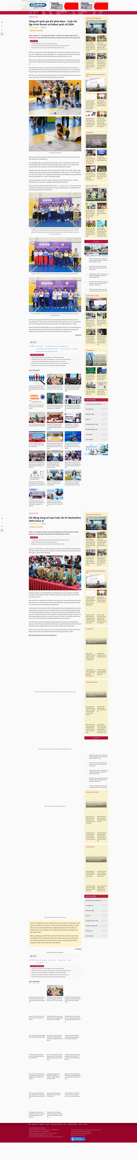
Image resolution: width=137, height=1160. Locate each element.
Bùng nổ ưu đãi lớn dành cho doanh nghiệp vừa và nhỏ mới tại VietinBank (47, 357)
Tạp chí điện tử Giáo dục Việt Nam (55, 869)
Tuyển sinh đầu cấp (91, 429)
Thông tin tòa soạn (43, 1)
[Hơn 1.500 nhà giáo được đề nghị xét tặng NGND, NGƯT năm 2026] (37, 417)
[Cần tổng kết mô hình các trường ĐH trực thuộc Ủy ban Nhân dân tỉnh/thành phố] (90, 169)
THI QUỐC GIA (89, 409)
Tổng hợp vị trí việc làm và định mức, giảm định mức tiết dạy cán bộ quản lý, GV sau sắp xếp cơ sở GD (37, 484)
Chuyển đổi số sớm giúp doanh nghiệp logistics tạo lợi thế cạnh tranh (90, 392)
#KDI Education (39, 346)
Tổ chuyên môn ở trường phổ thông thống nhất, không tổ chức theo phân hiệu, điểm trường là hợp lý (95, 30)
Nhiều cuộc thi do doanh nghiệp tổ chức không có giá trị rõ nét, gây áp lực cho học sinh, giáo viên (101, 64)
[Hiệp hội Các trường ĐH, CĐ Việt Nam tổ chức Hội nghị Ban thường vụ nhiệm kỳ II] (90, 152)
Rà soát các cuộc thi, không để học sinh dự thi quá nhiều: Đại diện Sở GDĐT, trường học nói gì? (90, 64)
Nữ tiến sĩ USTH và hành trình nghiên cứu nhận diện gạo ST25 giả (101, 323)
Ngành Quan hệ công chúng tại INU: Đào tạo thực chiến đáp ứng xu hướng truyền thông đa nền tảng (73, 465)
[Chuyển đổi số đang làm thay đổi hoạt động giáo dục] (102, 152)
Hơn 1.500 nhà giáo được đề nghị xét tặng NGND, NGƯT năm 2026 (37, 425)
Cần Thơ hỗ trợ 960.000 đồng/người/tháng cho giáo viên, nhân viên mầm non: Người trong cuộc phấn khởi (95, 197)
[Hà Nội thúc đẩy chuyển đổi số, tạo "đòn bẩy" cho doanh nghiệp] (96, 359)
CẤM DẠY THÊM (90, 414)
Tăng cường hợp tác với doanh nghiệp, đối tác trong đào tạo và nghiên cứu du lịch (95, 144)
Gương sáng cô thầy (92, 295)
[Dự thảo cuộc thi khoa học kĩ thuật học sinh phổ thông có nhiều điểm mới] (55, 474)
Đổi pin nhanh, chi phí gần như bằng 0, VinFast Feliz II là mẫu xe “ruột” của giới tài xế (50, 363)
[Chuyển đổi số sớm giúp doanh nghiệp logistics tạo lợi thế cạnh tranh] (90, 385)
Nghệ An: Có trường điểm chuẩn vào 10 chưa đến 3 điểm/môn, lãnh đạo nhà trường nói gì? (101, 46)
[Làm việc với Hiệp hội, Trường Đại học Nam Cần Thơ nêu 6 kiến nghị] (102, 169)
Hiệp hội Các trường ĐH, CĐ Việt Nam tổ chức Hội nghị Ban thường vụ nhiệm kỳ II (90, 160)
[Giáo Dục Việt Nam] (38, 6)
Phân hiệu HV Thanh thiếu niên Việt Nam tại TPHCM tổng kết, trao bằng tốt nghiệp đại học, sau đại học (55, 427)
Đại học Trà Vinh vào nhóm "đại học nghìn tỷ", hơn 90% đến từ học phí (36, 406)
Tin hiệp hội (89, 132)
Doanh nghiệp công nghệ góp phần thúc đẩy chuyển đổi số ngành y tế (102, 392)
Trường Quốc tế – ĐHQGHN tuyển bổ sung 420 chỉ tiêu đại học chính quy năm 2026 (72, 426)
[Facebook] (2, 26)
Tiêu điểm (43, 12)
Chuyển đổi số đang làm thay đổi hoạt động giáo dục (102, 158)
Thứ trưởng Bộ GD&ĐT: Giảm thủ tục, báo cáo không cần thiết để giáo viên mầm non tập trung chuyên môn (101, 232)
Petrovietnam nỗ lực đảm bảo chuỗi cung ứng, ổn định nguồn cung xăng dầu (48, 365)
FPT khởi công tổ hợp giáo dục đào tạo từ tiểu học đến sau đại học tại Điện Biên (36, 445)
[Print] (2, 34)
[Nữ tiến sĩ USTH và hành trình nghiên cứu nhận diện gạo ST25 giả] (102, 316)
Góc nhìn (50, 12)
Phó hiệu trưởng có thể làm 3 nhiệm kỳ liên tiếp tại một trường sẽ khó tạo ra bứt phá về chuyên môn (98, 283)
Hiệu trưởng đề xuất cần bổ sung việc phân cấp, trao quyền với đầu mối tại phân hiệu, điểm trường (90, 46)
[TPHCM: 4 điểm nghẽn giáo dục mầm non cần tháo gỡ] (102, 206)
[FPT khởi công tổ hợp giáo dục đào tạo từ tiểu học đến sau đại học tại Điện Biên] (37, 436)
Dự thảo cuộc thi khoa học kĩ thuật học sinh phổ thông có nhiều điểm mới (54, 483)
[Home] (2, 22)
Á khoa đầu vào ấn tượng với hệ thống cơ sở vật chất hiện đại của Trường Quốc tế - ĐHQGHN (55, 406)
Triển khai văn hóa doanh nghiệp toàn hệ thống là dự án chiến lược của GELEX (48, 361)
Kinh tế (101, 12)
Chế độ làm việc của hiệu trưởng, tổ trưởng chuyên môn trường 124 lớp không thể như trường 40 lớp (37, 388)
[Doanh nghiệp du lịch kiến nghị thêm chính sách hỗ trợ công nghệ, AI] (90, 370)
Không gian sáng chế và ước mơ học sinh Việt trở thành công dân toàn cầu (47, 47)
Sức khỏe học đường (83, 12)
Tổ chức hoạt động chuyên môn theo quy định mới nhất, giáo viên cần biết (98, 290)
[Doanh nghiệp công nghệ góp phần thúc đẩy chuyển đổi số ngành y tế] (102, 385)
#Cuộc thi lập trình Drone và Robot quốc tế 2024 (46, 351)
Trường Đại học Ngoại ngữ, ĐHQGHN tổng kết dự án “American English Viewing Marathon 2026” (53, 465)
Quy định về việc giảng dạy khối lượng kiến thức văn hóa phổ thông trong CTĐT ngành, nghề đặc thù (72, 446)
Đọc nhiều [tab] (96, 241)
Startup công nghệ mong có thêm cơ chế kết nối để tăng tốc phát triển (101, 377)
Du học (74, 12)
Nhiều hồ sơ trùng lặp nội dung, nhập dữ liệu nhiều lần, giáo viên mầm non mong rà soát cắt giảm (90, 232)
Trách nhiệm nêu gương (61, 12)
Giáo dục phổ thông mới (93, 18)
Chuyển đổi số (90, 350)
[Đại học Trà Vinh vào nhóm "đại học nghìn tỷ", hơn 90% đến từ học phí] (37, 398)
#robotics (69, 877)
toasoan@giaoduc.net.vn (102, 1)
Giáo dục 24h (35, 12)
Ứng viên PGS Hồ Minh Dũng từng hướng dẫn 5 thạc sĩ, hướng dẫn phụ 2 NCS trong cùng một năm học (90, 122)
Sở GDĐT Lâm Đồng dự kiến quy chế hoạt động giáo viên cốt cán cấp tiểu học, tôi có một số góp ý (55, 387)
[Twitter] (2, 30)
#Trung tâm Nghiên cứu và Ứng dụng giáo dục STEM (57, 346)
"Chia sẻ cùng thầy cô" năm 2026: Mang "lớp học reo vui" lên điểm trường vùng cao (95, 308)
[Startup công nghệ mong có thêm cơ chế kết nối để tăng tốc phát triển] (102, 370)
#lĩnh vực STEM (61, 877)
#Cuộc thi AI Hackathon (41, 877)
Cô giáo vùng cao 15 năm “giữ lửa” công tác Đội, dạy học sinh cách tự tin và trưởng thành (90, 339)
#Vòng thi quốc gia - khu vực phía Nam (69, 348)
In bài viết (34, 342)
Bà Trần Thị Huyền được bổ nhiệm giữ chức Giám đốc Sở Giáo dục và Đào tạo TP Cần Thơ (95, 88)
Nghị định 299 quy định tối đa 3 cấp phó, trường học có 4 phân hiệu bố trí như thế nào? (98, 268)
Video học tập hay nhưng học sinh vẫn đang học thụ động (44, 542)
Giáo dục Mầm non (91, 186)
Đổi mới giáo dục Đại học (93, 404)
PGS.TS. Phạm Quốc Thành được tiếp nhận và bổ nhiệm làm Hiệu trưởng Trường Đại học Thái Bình (101, 122)
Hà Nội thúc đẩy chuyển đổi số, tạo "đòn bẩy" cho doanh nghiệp (95, 363)
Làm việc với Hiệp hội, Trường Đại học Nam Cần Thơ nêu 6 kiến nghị (101, 176)
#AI (46, 880)
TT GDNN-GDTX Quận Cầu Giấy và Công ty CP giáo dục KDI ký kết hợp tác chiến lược (50, 45)
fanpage (77, 1056)
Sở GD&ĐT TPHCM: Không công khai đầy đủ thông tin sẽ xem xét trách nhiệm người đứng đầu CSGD (72, 388)
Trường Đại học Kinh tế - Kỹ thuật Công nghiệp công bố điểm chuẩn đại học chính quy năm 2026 (98, 275)
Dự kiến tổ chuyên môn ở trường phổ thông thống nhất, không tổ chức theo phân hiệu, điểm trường (98, 260)
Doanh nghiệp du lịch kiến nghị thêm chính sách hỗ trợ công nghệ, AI (90, 377)
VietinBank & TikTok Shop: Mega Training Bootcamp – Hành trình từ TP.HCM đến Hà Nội (51, 359)
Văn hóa (94, 12)
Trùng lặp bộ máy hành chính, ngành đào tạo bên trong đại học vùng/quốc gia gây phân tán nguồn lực (37, 503)
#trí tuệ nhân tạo (39, 880)
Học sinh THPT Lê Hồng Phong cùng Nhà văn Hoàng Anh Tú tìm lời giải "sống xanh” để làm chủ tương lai (37, 465)
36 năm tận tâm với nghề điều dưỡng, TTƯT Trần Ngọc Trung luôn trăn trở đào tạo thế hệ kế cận (102, 340)
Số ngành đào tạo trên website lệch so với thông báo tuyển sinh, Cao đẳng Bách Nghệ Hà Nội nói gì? (73, 407)
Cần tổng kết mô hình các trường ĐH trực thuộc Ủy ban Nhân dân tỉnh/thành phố (90, 176)
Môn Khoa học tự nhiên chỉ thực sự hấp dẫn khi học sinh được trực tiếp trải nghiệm (90, 323)
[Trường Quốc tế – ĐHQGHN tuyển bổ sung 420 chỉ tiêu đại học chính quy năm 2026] (73, 417)
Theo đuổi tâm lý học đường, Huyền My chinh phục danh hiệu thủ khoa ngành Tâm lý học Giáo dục (55, 503)
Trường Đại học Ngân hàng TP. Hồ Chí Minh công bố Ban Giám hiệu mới (101, 103)
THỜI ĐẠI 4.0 (89, 434)
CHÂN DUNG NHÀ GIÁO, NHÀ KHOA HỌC (95, 75)
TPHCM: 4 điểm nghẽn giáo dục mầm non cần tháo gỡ (101, 213)
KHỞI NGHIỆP (89, 439)
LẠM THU (88, 419)
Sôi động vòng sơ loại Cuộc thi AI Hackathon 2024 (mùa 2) (44, 43)
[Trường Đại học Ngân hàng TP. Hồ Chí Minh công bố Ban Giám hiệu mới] (102, 96)
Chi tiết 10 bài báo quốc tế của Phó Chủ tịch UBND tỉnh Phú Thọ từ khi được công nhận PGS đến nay (90, 104)
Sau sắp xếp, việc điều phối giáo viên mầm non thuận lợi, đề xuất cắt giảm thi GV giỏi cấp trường (90, 214)
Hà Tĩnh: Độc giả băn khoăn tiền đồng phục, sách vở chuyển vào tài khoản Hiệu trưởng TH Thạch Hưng (55, 446)
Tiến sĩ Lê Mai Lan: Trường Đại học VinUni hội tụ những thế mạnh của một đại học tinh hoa (72, 483)
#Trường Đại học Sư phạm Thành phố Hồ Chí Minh (47, 348)
